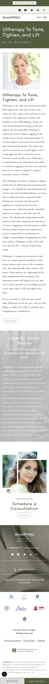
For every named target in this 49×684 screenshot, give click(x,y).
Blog (10, 42)
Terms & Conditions (12, 640)
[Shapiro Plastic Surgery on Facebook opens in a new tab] (25, 10)
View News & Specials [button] (24, 3)
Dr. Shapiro (8, 366)
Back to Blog (10, 321)
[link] (24, 547)
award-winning (27, 366)
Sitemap (41, 640)
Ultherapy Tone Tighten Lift (22, 42)
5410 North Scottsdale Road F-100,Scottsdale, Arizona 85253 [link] (24, 581)
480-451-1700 (28, 673)
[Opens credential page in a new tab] (11, 597)
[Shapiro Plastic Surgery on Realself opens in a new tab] (44, 10)
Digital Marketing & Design (27, 650)
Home (4, 42)
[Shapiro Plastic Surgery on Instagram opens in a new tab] (19, 10)
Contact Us (24, 515)
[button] (4, 674)
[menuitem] (19, 10)
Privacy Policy (29, 640)
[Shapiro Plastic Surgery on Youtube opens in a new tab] (38, 10)
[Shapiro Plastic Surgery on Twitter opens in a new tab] (32, 10)
